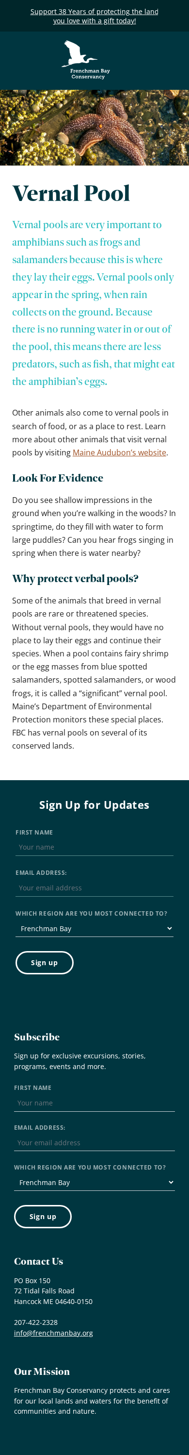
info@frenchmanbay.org (53, 1333)
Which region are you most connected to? (91, 913)
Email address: (41, 872)
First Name (34, 832)
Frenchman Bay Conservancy (86, 47)
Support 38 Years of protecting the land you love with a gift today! (95, 16)
